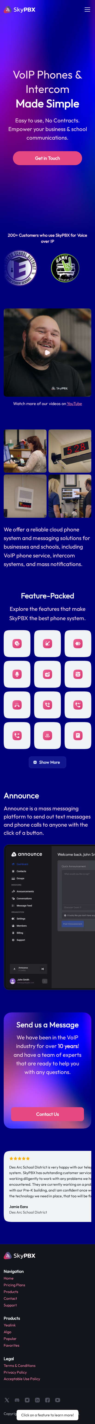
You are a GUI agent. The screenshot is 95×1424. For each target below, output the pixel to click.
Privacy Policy (15, 1372)
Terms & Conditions (20, 1365)
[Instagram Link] (27, 1400)
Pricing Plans (14, 1285)
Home (9, 1278)
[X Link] (7, 1400)
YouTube (74, 403)
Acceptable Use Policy (22, 1378)
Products (11, 1291)
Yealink (10, 1325)
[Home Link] (20, 9)
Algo (7, 1331)
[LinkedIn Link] (37, 1400)
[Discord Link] (17, 1400)
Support (10, 1305)
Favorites (11, 1345)
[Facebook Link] (47, 1400)
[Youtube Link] (57, 1400)
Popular (10, 1338)
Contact (10, 1298)
